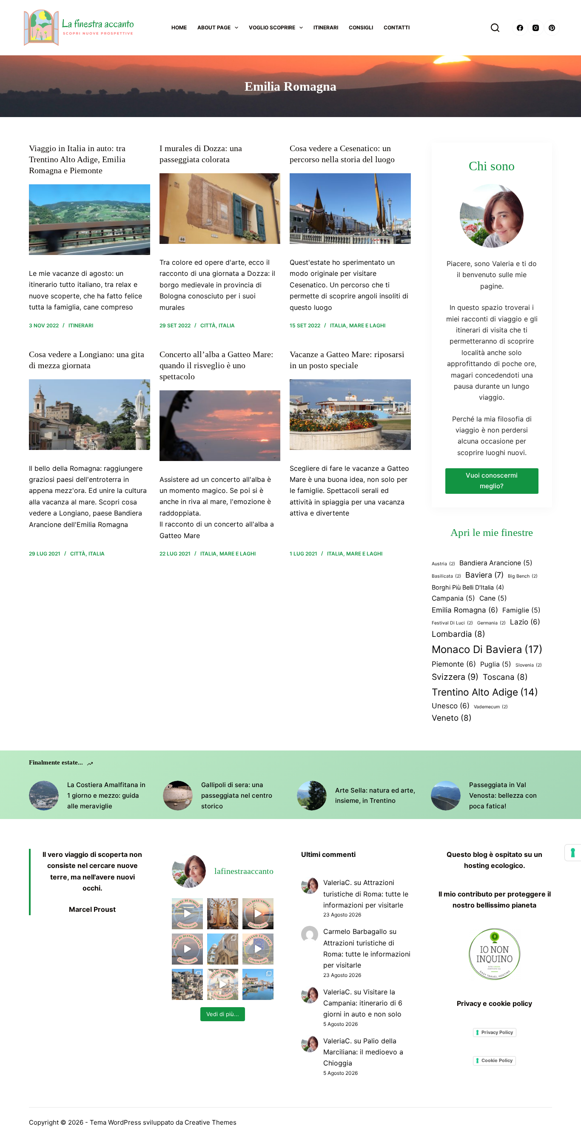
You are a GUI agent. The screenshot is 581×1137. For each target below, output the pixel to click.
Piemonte (454, 664)
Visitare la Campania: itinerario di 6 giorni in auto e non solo (362, 1003)
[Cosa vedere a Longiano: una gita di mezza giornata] (89, 414)
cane (493, 598)
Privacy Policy (497, 1032)
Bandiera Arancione (496, 563)
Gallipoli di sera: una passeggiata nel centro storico (236, 795)
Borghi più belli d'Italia (468, 587)
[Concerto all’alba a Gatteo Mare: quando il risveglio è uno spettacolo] (219, 425)
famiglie (521, 610)
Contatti (397, 27)
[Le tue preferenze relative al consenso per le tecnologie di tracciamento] (573, 853)
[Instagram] (536, 28)
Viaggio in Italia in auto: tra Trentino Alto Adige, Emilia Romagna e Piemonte (77, 159)
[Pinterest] (552, 28)
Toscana (505, 677)
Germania (491, 623)
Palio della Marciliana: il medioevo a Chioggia (363, 1052)
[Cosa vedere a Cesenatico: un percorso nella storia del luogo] (350, 208)
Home (179, 27)
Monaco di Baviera (487, 649)
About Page (214, 27)
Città (208, 325)
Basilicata (446, 576)
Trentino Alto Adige (485, 692)
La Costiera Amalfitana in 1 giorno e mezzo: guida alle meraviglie (106, 795)
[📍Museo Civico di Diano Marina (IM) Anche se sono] (222, 913)
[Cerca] (495, 27)
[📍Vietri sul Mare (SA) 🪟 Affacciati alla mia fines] (222, 984)
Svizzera (455, 677)
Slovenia (528, 665)
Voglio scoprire (272, 27)
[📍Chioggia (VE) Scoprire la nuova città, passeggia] (257, 984)
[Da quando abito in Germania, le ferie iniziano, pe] (257, 949)
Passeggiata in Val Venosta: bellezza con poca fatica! (503, 795)
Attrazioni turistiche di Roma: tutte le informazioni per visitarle (365, 893)
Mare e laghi (367, 325)
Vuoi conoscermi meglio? (492, 480)
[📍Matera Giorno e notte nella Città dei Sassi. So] (187, 984)
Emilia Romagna (465, 610)
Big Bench (523, 576)
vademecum (491, 707)
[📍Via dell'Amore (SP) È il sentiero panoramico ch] (257, 913)
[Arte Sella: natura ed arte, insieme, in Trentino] (312, 796)
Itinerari (325, 27)
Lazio (525, 622)
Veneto (452, 718)
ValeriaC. (337, 882)
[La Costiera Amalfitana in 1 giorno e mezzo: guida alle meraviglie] (44, 796)
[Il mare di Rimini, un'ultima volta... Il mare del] (187, 913)
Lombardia (458, 634)
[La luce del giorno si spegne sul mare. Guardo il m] (187, 949)
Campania (453, 598)
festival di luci (452, 623)
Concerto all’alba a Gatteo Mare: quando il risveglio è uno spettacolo (216, 365)
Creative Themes (210, 1122)
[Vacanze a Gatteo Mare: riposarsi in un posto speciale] (350, 414)
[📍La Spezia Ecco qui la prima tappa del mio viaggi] (222, 949)
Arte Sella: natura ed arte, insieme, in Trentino (375, 795)
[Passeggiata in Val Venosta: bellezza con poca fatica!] (446, 796)
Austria (443, 564)
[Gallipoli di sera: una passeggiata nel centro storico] (178, 796)
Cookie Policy (497, 1060)
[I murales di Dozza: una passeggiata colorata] (219, 208)
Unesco (451, 706)
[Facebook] (520, 28)
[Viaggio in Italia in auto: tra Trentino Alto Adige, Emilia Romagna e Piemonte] (89, 219)
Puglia (495, 664)
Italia (227, 325)
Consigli (361, 27)
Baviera (484, 574)
